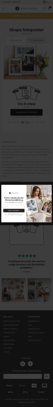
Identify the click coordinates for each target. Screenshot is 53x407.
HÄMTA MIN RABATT (13, 210)
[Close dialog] (50, 186)
